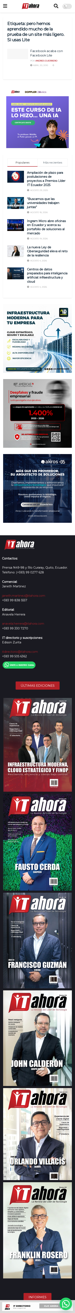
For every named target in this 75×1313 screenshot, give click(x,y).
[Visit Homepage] (30, 6)
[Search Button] (56, 6)
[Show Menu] (5, 6)
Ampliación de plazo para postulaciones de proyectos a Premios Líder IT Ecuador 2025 (46, 179)
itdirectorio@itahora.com (20, 652)
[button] (66, 1304)
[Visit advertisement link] (37, 117)
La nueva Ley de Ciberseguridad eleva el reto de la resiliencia (47, 251)
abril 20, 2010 (40, 65)
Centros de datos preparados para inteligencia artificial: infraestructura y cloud (47, 275)
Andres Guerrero (46, 60)
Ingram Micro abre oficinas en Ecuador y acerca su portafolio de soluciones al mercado (46, 227)
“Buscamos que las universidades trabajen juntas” (43, 203)
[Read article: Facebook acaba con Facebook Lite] (17, 54)
